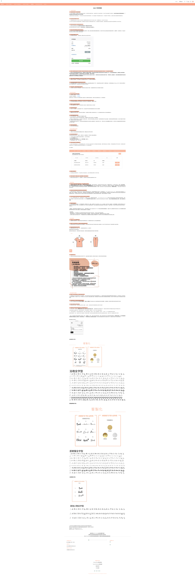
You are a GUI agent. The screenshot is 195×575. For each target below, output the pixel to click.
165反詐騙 (97, 567)
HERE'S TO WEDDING (17, 4)
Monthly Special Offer (39, 4)
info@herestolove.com (71, 549)
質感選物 (32, 4)
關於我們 (2, 4)
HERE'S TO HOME (25, 4)
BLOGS (45, 4)
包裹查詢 (78, 94)
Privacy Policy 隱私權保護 (97, 562)
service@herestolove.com (71, 546)
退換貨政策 (97, 566)
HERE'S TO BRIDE (9, 4)
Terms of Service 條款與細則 (97, 564)
